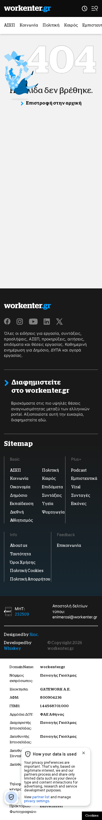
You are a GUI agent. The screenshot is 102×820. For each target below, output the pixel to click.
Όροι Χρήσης (22, 562)
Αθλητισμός (21, 520)
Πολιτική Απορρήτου (30, 579)
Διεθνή (17, 512)
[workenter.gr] (27, 8)
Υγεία (47, 504)
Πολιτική (51, 25)
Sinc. (34, 634)
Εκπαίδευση (21, 504)
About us (18, 545)
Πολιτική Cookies (26, 571)
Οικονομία (20, 487)
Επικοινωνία (69, 545)
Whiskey (12, 648)
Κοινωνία (29, 25)
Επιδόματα (52, 487)
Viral (75, 487)
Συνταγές (80, 495)
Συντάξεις (52, 495)
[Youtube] (33, 321)
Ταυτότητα (20, 554)
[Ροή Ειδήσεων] (84, 8)
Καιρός (71, 25)
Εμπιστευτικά (84, 478)
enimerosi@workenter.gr (74, 617)
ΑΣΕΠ (9, 25)
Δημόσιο (18, 495)
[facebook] (7, 321)
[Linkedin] (46, 321)
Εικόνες (78, 504)
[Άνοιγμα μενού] (95, 8)
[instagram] (19, 321)
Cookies (92, 815)
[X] (59, 321)
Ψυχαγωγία (53, 512)
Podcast (79, 470)
